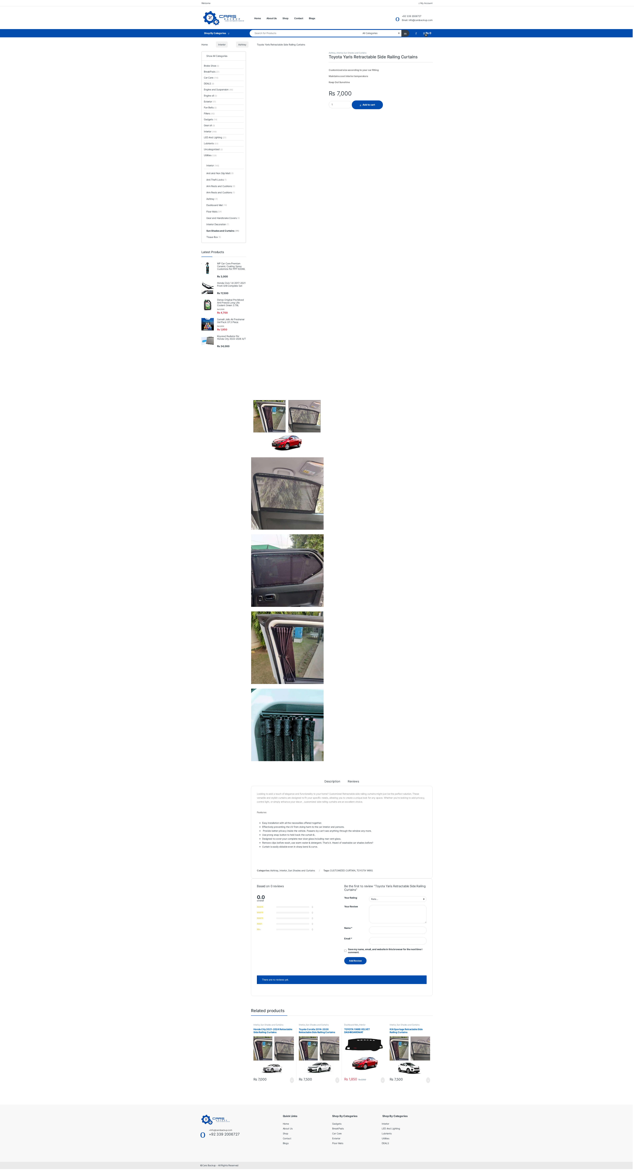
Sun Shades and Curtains (355, 53)
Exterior (210, 101)
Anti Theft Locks (216, 179)
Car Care (211, 77)
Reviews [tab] (353, 781)
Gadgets (210, 119)
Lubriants (211, 143)
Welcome (206, 3)
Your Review (351, 906)
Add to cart (369, 104)
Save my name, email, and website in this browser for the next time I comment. (385, 951)
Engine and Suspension (218, 89)
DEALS (209, 83)
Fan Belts (210, 107)
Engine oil (210, 95)
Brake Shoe (211, 65)
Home (257, 18)
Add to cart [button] (291, 1080)
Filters (209, 113)
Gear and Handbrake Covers (223, 218)
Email (348, 938)
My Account (426, 3)
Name (348, 928)
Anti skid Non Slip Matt (219, 173)
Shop (285, 18)
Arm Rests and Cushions (220, 186)
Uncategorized (213, 149)
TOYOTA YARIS (365, 870)
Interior (222, 44)
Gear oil (209, 125)
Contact (298, 18)
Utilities (210, 155)
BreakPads (211, 71)
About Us (271, 18)
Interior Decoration (217, 224)
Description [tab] (332, 781)
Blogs (312, 18)
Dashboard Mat (351, 1024)
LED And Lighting (215, 137)
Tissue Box (213, 237)
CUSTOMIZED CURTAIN (342, 870)
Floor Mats (214, 211)
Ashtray (242, 44)
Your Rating (350, 897)
